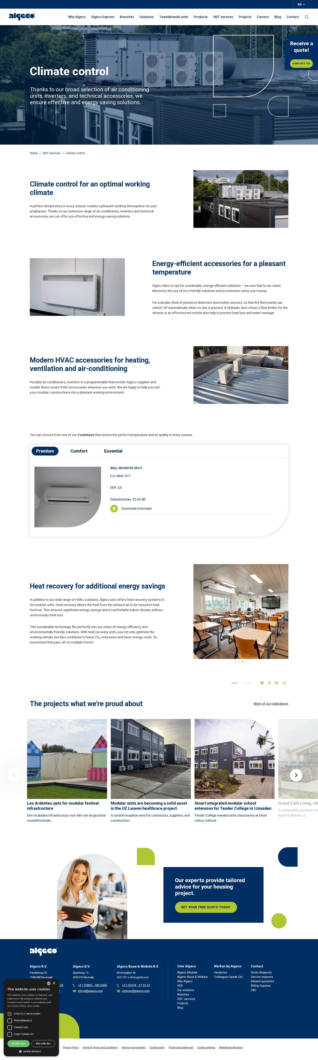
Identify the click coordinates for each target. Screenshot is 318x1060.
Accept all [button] (18, 1043)
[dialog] (31, 1017)
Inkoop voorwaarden (134, 1047)
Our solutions (185, 990)
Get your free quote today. (206, 907)
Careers (263, 17)
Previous (14, 775)
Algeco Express (102, 17)
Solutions (146, 17)
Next (296, 775)
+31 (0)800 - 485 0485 (92, 985)
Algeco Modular (187, 972)
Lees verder (33, 1005)
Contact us (301, 63)
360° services (223, 17)
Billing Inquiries (261, 985)
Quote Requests (261, 972)
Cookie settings (206, 1047)
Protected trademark (181, 1047)
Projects (245, 17)
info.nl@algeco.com (90, 991)
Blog (277, 17)
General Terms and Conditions (100, 1047)
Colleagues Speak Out (228, 977)
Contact (293, 17)
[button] (31, 1051)
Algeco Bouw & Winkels (192, 977)
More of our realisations (271, 704)
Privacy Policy (71, 1047)
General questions (262, 981)
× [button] (53, 983)
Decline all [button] (43, 1043)
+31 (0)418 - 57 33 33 (136, 985)
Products (201, 17)
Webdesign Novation (231, 1047)
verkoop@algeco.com (136, 991)
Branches (127, 17)
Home (34, 153)
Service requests (262, 977)
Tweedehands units (173, 17)
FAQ (253, 990)
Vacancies (220, 972)
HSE (180, 985)
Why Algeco (77, 17)
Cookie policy (157, 1047)
